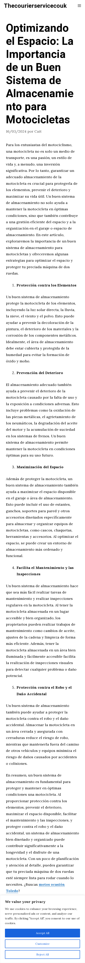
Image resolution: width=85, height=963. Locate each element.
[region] (42, 929)
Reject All (42, 954)
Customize (42, 944)
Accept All (42, 933)
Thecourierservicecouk (35, 6)
